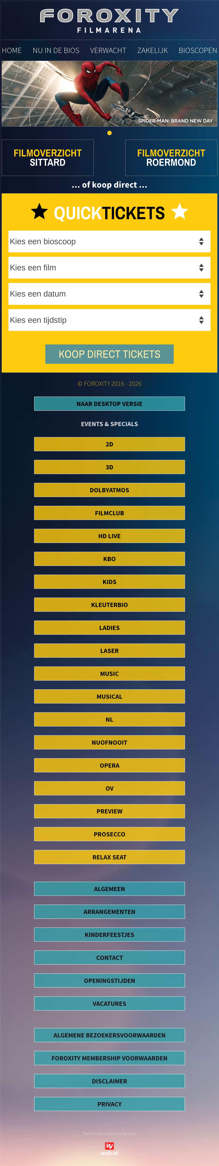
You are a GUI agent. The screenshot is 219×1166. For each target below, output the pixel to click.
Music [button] (109, 673)
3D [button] (109, 467)
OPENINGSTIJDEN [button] (109, 980)
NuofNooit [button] (109, 742)
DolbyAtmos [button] (109, 490)
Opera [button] (109, 765)
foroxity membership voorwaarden (109, 1058)
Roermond (171, 162)
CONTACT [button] (109, 957)
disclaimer (109, 1081)
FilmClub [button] (109, 513)
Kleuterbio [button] (109, 605)
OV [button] (110, 788)
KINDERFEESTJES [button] (109, 934)
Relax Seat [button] (109, 857)
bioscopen (198, 50)
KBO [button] (109, 559)
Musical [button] (110, 696)
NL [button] (109, 719)
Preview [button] (110, 811)
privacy (109, 1104)
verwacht (108, 50)
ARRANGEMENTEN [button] (109, 911)
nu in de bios (56, 50)
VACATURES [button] (109, 1003)
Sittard (48, 162)
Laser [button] (109, 650)
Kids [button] (109, 582)
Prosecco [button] (109, 834)
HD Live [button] (109, 536)
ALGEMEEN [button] (109, 889)
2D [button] (109, 444)
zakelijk (152, 50)
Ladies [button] (109, 627)
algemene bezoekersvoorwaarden (109, 1035)
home (12, 50)
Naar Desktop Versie (109, 404)
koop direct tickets (109, 354)
